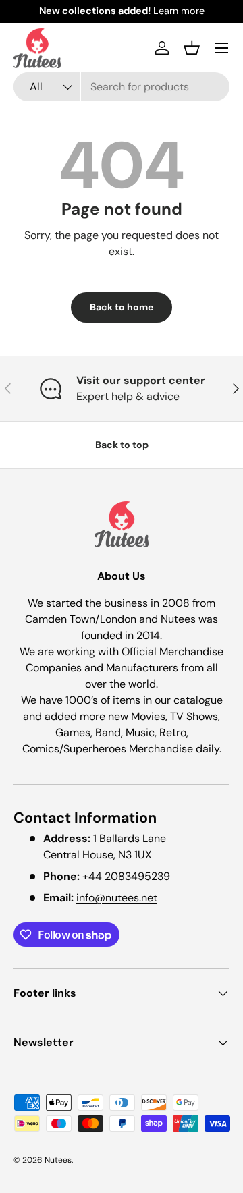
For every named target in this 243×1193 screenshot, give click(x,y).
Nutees (58, 1160)
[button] (192, 48)
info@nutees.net (116, 898)
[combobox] (122, 86)
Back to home (121, 307)
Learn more (179, 11)
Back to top (121, 445)
